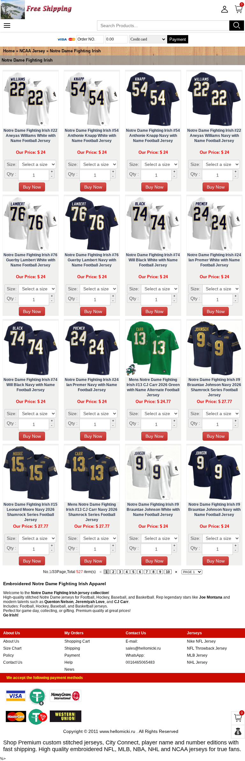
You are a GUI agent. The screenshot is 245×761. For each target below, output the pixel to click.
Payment (177, 39)
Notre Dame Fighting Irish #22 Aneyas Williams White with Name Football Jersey (30, 135)
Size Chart (12, 648)
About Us (11, 641)
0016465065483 (140, 662)
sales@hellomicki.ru (143, 648)
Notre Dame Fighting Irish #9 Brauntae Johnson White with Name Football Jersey (153, 509)
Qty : (11, 173)
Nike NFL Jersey (201, 641)
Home (9, 50)
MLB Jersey (197, 655)
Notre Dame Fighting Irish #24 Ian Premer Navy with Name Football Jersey (92, 384)
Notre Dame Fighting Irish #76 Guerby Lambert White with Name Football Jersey (30, 260)
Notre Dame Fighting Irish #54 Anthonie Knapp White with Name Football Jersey (92, 135)
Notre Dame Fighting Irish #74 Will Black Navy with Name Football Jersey (30, 384)
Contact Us (12, 662)
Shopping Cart (77, 641)
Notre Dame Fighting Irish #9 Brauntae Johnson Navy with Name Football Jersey (214, 509)
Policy (8, 655)
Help (68, 662)
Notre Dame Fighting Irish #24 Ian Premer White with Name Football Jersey (214, 260)
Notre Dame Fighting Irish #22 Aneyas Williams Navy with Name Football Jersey (214, 135)
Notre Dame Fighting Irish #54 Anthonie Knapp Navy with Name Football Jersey (153, 135)
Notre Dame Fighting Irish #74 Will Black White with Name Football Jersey (153, 260)
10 (168, 572)
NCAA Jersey (32, 50)
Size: (12, 164)
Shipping (72, 648)
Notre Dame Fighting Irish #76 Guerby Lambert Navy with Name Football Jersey (92, 260)
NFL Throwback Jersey (207, 648)
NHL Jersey (197, 662)
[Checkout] (238, 731)
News (69, 669)
